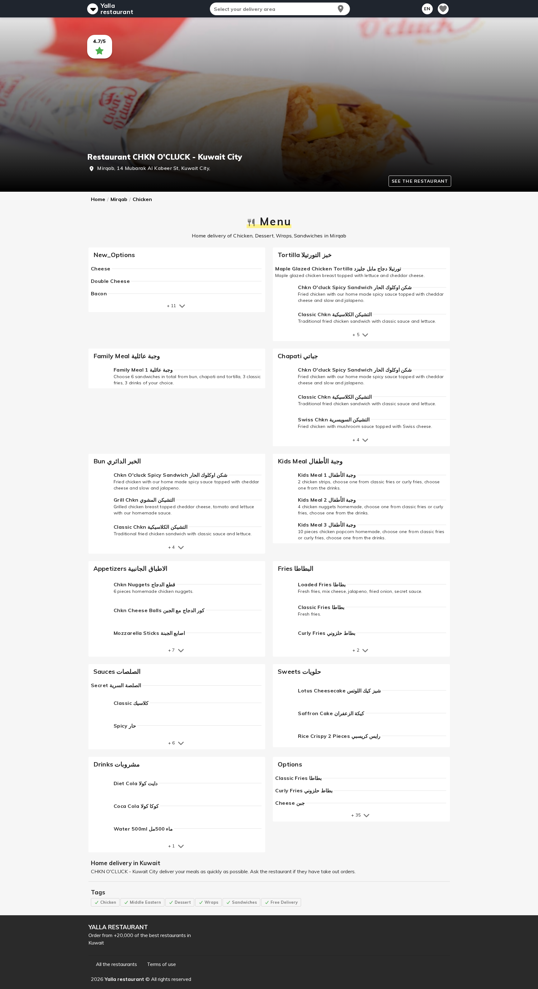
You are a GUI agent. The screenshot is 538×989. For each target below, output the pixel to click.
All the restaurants (116, 964)
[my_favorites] (443, 8)
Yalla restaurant (117, 8)
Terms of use (161, 964)
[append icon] (340, 8)
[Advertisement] (269, 105)
